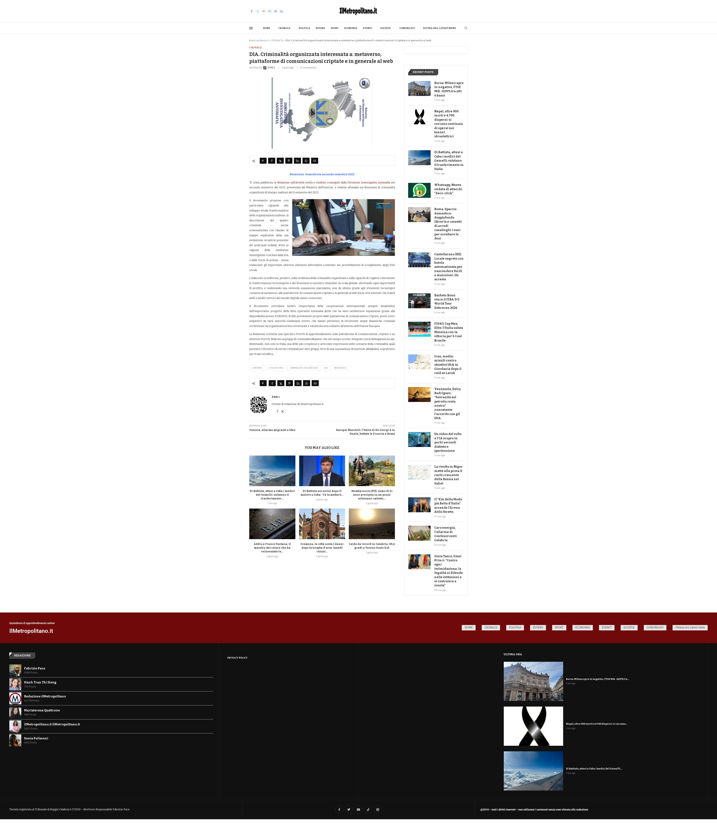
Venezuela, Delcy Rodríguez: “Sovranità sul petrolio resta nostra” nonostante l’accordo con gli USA (447, 403)
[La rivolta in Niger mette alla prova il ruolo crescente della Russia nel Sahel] (419, 472)
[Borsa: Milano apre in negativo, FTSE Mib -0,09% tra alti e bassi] (419, 88)
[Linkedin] (281, 11)
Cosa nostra (276, 368)
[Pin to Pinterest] (288, 161)
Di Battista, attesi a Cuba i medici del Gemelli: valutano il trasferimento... (272, 495)
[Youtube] (263, 11)
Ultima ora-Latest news (439, 28)
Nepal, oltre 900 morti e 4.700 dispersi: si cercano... (596, 724)
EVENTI (367, 28)
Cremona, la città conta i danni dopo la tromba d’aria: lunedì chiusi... (322, 548)
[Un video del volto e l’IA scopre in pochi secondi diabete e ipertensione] (419, 439)
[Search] (466, 28)
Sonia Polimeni (36, 738)
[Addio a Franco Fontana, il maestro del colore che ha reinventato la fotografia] (272, 524)
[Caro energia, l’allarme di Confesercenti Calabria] (419, 533)
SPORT (335, 28)
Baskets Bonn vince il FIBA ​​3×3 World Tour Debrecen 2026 (446, 302)
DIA (326, 368)
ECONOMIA (350, 28)
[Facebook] (251, 11)
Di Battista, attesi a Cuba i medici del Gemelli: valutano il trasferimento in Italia (449, 160)
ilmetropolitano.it (259, 40)
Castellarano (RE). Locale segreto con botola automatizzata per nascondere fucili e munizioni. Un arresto (449, 266)
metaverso (340, 368)
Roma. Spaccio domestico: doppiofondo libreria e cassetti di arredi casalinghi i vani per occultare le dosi (448, 223)
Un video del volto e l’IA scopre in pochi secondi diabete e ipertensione (448, 442)
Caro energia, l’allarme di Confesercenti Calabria (445, 534)
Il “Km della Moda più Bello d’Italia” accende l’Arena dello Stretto (448, 506)
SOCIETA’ (385, 28)
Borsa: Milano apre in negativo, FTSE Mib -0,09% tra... (597, 679)
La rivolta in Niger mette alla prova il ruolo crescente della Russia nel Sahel (448, 475)
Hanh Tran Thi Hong (40, 682)
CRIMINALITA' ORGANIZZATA (304, 368)
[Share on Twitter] (280, 161)
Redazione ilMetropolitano (45, 696)
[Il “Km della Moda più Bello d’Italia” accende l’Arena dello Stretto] (419, 504)
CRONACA (284, 28)
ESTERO (320, 28)
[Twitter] (257, 11)
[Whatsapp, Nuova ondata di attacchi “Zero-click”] (419, 190)
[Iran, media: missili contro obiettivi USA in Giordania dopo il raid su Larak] (419, 361)
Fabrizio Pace (34, 668)
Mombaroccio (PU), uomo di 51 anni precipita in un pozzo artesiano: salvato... (371, 495)
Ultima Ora (513, 654)
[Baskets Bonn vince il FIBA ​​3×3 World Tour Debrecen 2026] (419, 300)
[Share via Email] (314, 161)
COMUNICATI (407, 28)
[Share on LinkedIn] (297, 161)
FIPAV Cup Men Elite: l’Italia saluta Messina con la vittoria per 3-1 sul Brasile (448, 332)
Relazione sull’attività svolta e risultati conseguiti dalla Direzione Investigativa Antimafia (333, 182)
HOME (266, 28)
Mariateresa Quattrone (42, 710)
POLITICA (304, 28)
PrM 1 (276, 397)
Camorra (257, 368)
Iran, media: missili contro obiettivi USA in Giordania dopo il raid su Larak (447, 365)
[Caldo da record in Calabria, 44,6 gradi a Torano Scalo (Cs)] (372, 524)
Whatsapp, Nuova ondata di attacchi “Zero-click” (448, 189)
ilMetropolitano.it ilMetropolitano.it (52, 724)
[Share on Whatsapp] (306, 161)
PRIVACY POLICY (237, 658)
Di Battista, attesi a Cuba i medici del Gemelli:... (594, 768)
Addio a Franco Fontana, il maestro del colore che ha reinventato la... (272, 548)
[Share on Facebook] (271, 161)
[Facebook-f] (339, 809)
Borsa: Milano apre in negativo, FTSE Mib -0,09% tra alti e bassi (449, 89)
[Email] (269, 11)
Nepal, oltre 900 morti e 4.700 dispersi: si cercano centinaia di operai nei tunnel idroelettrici (448, 124)
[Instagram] (275, 11)
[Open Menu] (251, 28)
